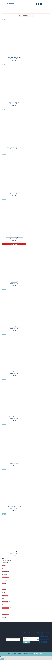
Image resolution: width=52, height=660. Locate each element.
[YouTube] (44, 642)
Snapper (4, 605)
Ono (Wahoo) (14, 372)
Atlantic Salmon (14, 462)
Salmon (4, 598)
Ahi (3, 568)
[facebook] (36, 4)
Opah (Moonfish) (14, 417)
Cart (47, 639)
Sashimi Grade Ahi (14, 102)
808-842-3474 (45, 632)
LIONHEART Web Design (40, 653)
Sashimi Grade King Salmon (14, 237)
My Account (41, 639)
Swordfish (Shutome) (14, 507)
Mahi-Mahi (14, 282)
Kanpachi (4, 574)
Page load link (4, 656)
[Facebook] (39, 642)
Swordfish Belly (14, 552)
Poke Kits (4, 617)
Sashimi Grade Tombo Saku (14, 147)
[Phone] (46, 642)
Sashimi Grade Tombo (14, 192)
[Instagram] (41, 642)
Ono (3, 586)
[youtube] (41, 4)
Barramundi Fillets (14, 327)
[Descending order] (33, 15)
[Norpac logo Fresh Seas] (47, 3)
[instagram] (38, 4)
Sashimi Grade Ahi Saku (14, 57)
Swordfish (5, 611)
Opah (3, 592)
